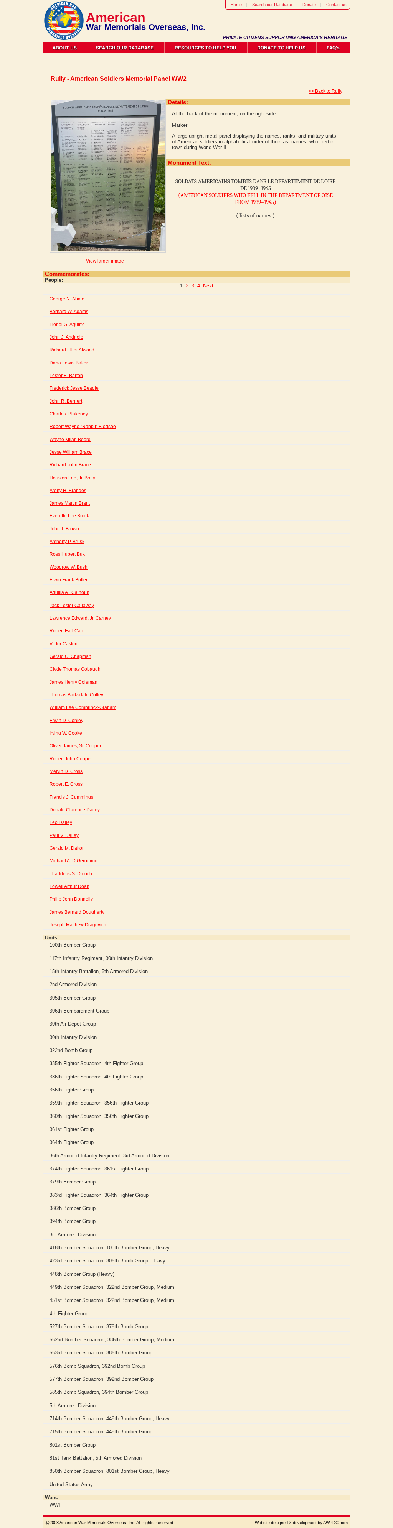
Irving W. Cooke (66, 733)
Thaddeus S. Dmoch (71, 873)
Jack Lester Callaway (72, 605)
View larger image (105, 261)
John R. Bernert (66, 401)
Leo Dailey (61, 822)
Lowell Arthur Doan (69, 886)
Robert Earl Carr (67, 631)
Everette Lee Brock (69, 516)
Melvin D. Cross (66, 771)
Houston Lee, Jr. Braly (72, 478)
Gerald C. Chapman (70, 656)
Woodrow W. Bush (69, 567)
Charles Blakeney (69, 414)
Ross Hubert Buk (67, 554)
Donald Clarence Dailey (75, 809)
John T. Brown (64, 529)
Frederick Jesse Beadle (74, 388)
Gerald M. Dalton (67, 848)
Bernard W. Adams (69, 311)
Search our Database (272, 4)
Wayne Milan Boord (70, 439)
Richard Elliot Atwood (72, 350)
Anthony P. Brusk (67, 541)
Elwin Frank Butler (69, 580)
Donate (309, 4)
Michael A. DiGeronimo (73, 860)
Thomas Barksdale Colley (76, 695)
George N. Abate (67, 299)
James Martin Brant (70, 503)
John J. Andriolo (66, 337)
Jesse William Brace (71, 452)
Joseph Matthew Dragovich (78, 924)
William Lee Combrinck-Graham (83, 707)
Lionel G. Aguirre (67, 324)
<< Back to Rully (325, 91)
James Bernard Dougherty (77, 912)
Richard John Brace (70, 465)
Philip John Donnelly (71, 899)
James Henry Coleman (73, 682)
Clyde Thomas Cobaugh (75, 669)
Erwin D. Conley (66, 720)
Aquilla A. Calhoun (69, 592)
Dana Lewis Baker (69, 363)
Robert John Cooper (71, 759)
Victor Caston (64, 644)
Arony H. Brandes (68, 490)
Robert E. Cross (66, 784)
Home (236, 4)
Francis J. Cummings (71, 797)
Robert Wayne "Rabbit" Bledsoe (83, 426)
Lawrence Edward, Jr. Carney (80, 618)
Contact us (336, 4)
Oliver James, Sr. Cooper (75, 745)
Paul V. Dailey (64, 835)
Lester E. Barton (66, 375)
